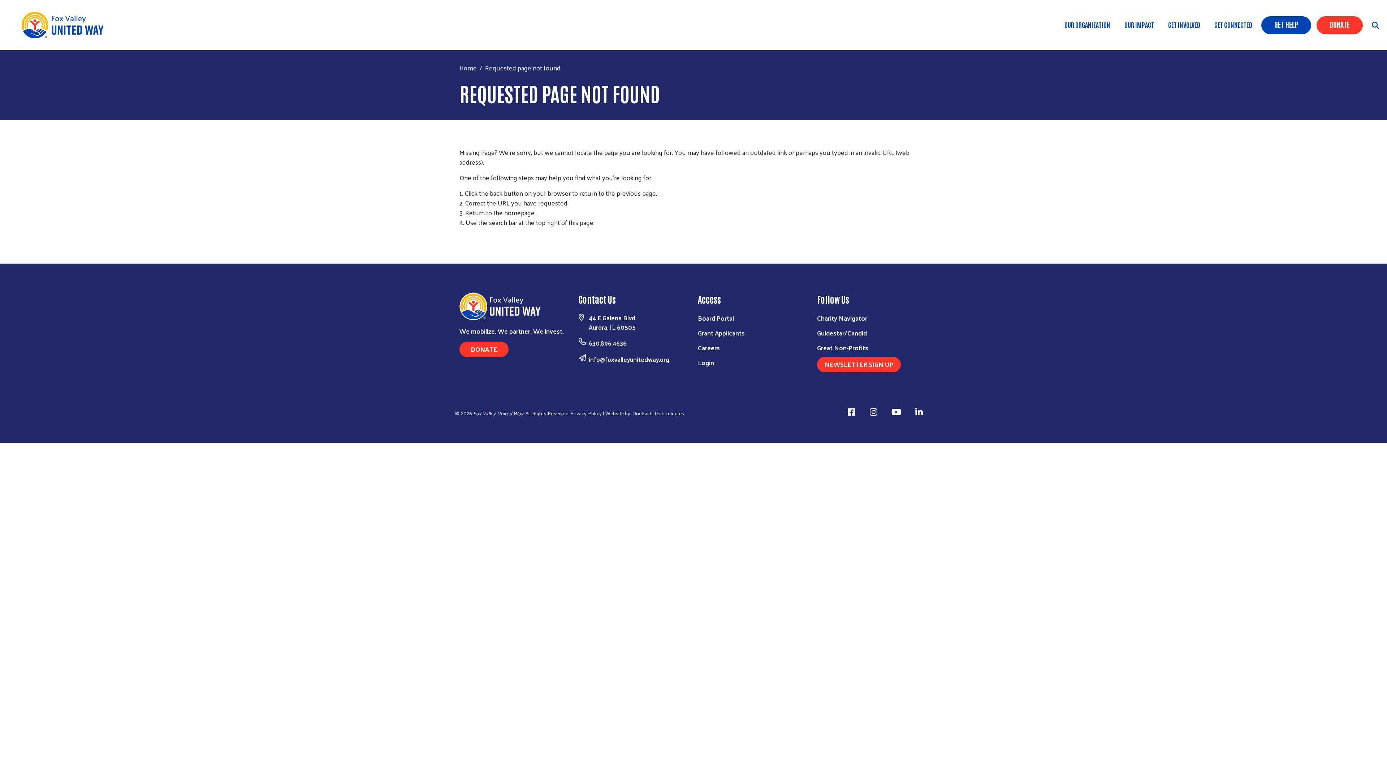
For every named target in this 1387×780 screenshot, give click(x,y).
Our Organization (1087, 24)
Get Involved (1184, 24)
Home (468, 68)
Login (706, 362)
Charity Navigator (842, 318)
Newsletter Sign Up (859, 364)
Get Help (1286, 24)
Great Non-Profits (842, 347)
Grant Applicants (721, 332)
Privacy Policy (586, 413)
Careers (709, 347)
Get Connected (1233, 24)
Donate (1340, 24)
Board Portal (716, 318)
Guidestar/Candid (842, 332)
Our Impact (1139, 24)
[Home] (65, 25)
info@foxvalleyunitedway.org (629, 359)
